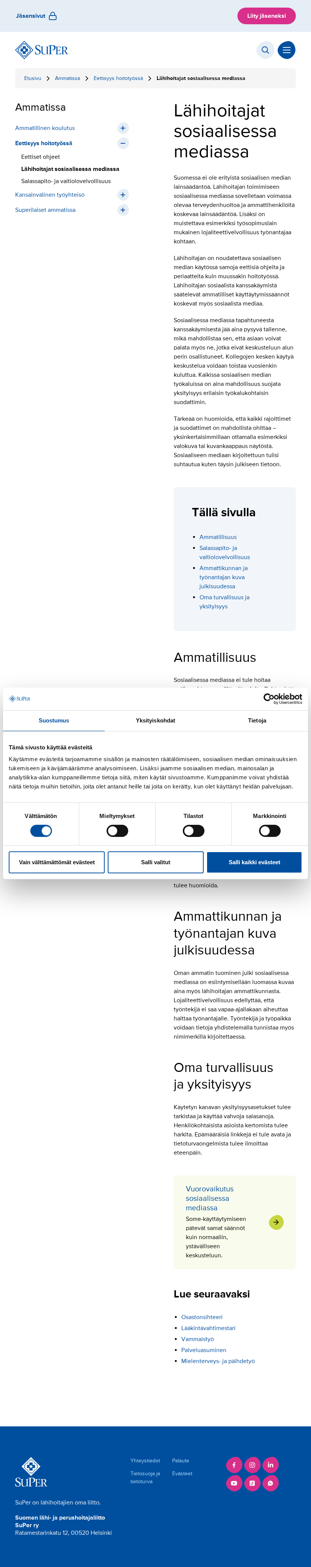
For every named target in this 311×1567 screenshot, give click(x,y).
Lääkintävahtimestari (208, 1328)
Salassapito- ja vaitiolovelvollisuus (66, 181)
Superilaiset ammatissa (45, 210)
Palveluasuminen (203, 1350)
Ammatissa (67, 78)
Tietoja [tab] (257, 720)
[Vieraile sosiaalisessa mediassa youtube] (234, 1483)
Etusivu (32, 78)
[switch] (117, 831)
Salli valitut (155, 862)
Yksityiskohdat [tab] (155, 720)
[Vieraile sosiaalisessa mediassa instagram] (252, 1465)
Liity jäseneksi (266, 16)
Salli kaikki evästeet (254, 862)
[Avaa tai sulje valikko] (287, 50)
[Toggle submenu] (123, 128)
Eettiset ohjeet (40, 157)
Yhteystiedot (145, 1460)
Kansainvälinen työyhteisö (50, 195)
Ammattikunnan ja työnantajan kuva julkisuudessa (223, 577)
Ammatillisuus (218, 537)
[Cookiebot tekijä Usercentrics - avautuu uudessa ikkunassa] (269, 699)
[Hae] (265, 50)
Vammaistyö (197, 1339)
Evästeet (182, 1473)
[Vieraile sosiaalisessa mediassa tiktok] (252, 1483)
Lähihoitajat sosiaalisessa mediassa (70, 169)
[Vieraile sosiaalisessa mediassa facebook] (234, 1465)
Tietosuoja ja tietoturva (145, 1477)
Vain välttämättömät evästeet (57, 862)
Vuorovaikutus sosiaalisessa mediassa (235, 1222)
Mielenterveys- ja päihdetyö (218, 1361)
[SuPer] (41, 50)
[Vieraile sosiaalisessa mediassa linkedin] (270, 1465)
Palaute (180, 1460)
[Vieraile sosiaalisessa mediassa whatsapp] (270, 1483)
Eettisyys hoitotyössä (118, 78)
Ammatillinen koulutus (45, 128)
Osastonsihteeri (202, 1317)
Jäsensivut (30, 16)
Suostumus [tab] (54, 720)
